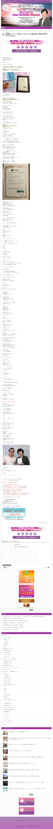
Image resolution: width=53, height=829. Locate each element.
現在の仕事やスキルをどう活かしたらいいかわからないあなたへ (14, 622)
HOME (3, 30)
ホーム (12, 820)
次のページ (46, 567)
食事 (5, 686)
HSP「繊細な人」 (7, 675)
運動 (5, 688)
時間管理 (5, 697)
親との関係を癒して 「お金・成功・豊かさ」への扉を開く (13, 625)
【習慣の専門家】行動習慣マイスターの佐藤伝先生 (12, 66)
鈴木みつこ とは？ (11, 30)
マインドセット (6, 713)
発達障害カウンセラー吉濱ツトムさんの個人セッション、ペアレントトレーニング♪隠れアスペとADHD (27, 788)
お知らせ (5, 646)
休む (5, 690)
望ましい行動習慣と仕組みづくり (9, 684)
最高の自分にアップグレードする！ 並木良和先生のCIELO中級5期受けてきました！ (23, 744)
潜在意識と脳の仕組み (7, 650)
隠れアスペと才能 (7, 680)
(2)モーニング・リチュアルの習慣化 (9, 658)
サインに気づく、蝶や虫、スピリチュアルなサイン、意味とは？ (20, 750)
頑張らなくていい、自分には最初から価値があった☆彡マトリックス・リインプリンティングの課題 (26, 782)
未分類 (4, 724)
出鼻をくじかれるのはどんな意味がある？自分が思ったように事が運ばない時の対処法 (24, 776)
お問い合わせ (39, 820)
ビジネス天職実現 (6, 711)
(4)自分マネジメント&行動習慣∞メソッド (10, 671)
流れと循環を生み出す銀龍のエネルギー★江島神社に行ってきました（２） (22, 763)
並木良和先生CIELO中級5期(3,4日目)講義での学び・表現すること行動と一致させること (24, 769)
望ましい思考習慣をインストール (9, 699)
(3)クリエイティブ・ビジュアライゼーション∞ (11, 667)
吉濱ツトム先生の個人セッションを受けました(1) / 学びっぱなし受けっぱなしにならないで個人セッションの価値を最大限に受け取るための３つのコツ (30, 739)
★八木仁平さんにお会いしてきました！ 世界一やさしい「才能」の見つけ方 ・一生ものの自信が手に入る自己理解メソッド (24, 616)
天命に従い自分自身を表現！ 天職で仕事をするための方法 (13, 627)
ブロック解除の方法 (7, 652)
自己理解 (5, 673)
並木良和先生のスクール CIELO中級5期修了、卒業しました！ (14, 618)
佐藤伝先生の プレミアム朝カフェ (9, 125)
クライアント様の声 (7, 637)
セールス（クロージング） (8, 722)
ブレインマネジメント (8, 701)
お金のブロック (7, 656)
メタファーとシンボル (7, 669)
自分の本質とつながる (7, 663)
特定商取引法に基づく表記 (20, 820)
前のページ (7, 567)
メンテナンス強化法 (7, 654)
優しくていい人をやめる (8, 707)
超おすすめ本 (6, 644)
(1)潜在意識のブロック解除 (7, 648)
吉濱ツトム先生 (7, 682)
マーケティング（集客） (8, 720)
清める (5, 692)
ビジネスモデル (6, 718)
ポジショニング (6, 715)
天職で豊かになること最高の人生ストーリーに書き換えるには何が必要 (15, 620)
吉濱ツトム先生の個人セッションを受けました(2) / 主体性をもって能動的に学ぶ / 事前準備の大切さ (26, 757)
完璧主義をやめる (7, 705)
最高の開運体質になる (7, 665)
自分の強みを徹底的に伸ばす (9, 709)
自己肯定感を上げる (7, 703)
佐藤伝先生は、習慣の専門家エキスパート (11, 99)
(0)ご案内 (6, 30)
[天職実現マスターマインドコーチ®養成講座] (5, 10)
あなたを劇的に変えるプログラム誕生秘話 (10, 629)
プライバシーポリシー (31, 820)
